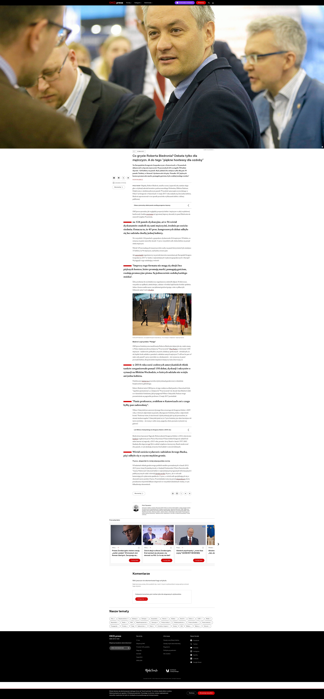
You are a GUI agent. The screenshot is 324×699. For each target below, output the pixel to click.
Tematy (128, 3)
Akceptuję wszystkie (206, 693)
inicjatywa (145, 381)
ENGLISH (139, 660)
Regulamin (166, 647)
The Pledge (173, 349)
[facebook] (177, 493)
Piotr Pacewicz (146, 505)
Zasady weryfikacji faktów (171, 640)
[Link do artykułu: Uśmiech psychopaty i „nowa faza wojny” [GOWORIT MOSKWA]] (190, 535)
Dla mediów (166, 654)
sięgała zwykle (160, 473)
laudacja (135, 439)
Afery (114, 548)
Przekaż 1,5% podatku (143, 647)
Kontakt (138, 654)
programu (149, 214)
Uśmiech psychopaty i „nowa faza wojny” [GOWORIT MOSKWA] (189, 552)
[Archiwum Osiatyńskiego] (172, 670)
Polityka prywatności (169, 650)
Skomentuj (117, 187)
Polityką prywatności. (134, 693)
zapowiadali (139, 255)
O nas (138, 640)
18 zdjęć (151, 290)
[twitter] (181, 493)
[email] (185, 493)
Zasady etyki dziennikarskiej (171, 644)
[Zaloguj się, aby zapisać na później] (138, 547)
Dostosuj (191, 693)
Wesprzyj (201, 3)
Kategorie (137, 3)
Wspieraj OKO (140, 644)
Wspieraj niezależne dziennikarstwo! (120, 643)
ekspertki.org (180, 479)
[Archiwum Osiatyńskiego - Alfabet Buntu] (151, 671)
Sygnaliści (139, 657)
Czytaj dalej (134, 560)
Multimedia (147, 3)
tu (149, 444)
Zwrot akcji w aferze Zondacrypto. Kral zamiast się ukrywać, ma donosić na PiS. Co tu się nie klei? (157, 553)
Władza (210, 548)
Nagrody (139, 650)
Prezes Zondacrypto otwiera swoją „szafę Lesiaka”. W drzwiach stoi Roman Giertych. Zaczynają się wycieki (125, 553)
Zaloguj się (140, 599)
